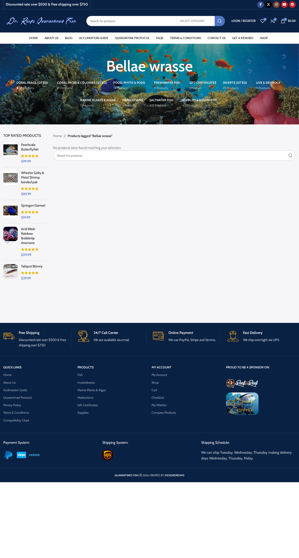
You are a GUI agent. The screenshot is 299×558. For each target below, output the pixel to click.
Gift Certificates (87, 405)
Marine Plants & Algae (91, 390)
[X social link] (268, 4)
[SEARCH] (220, 21)
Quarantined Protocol (17, 398)
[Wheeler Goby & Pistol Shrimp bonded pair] (10, 183)
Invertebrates (86, 383)
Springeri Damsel (33, 206)
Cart (154, 390)
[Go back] (100, 66)
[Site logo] (41, 21)
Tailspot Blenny (31, 266)
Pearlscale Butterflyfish (30, 147)
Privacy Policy (12, 405)
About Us (9, 383)
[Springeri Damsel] (10, 211)
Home (57, 136)
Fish (80, 375)
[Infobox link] (37, 339)
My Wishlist (159, 405)
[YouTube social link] (284, 4)
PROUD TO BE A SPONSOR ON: (248, 367)
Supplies (83, 413)
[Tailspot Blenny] (10, 272)
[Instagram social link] (276, 4)
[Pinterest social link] (292, 4)
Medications (85, 398)
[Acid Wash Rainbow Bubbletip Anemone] (10, 242)
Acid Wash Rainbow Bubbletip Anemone (28, 236)
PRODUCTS (85, 367)
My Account (159, 375)
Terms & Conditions (16, 413)
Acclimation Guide (15, 390)
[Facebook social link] (260, 4)
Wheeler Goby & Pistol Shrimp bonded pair (32, 177)
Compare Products (164, 413)
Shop (155, 383)
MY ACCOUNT (161, 367)
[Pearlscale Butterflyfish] (10, 153)
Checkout (158, 398)
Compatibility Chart (16, 420)
